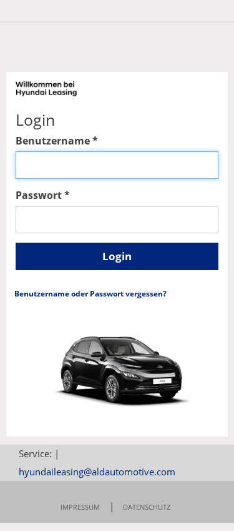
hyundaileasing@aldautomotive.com (97, 471)
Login (117, 256)
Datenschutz (146, 507)
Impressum (80, 507)
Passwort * (43, 195)
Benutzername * (57, 141)
